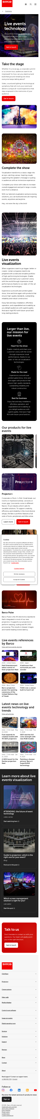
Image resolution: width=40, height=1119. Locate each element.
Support (4, 1042)
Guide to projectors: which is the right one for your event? (18, 856)
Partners (4, 1049)
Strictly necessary (19, 574)
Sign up (7, 1099)
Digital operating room (9, 1023)
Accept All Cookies (19, 579)
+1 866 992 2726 (9, 1079)
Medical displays (6, 1002)
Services (4, 1031)
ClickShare (5, 974)
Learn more (8, 522)
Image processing (7, 1018)
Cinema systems (6, 989)
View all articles (8, 714)
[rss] (27, 1090)
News (3, 1057)
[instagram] (3, 1090)
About (4, 1070)
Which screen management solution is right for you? (16, 900)
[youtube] (35, 1090)
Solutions (4, 1036)
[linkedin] (19, 1090)
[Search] (30, 4)
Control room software (9, 1010)
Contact (4, 1063)
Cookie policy (15, 563)
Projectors (5, 981)
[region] (19, 559)
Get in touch (23, 522)
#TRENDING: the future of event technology (18, 813)
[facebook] (11, 1090)
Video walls (5, 997)
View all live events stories (12, 647)
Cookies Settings (19, 568)
